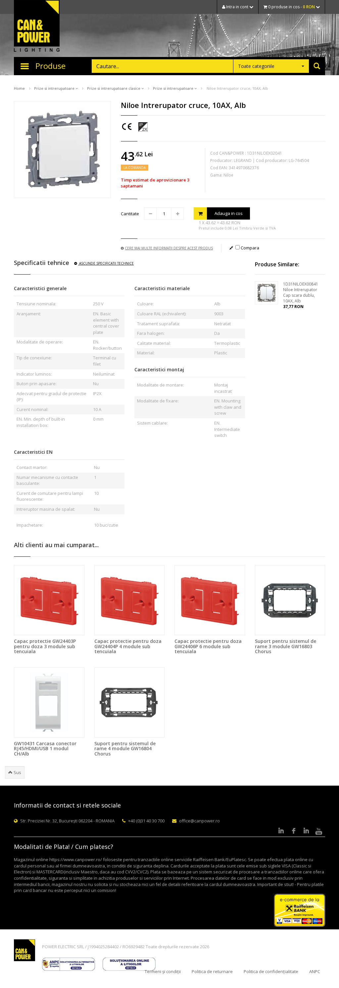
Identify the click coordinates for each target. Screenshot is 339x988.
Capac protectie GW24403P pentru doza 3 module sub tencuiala (45, 646)
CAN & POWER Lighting (37, 26)
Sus (17, 772)
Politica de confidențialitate (271, 971)
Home (19, 88)
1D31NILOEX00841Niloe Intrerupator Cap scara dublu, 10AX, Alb (300, 292)
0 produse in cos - (291, 7)
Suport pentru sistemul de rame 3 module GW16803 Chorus (285, 646)
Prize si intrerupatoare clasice (114, 88)
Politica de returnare (212, 971)
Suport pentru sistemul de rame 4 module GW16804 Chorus (125, 748)
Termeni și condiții (163, 971)
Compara (249, 248)
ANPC (314, 971)
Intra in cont (237, 7)
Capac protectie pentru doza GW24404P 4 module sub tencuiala (128, 646)
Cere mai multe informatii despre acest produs (169, 248)
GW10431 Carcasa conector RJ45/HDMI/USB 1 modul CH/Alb (45, 748)
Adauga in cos (229, 213)
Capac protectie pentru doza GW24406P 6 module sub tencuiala (208, 646)
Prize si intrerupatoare (54, 88)
